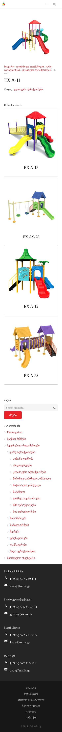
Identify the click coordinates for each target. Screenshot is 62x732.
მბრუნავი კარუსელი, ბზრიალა (32, 478)
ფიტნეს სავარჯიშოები (26, 498)
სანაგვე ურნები (19, 524)
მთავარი (9, 66)
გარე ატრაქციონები (22, 452)
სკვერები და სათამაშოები (30, 66)
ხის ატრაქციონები (24, 511)
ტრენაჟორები (18, 538)
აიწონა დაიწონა (23, 458)
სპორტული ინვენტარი (21, 558)
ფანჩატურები (18, 544)
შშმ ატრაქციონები (24, 505)
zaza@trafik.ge (20, 586)
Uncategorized (14, 432)
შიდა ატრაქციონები (22, 551)
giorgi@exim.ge (21, 614)
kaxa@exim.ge (20, 642)
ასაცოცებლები (22, 465)
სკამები (14, 531)
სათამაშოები (18, 518)
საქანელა (19, 491)
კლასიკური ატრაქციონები (36, 70)
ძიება (13, 415)
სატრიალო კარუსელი (27, 485)
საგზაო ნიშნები (16, 438)
